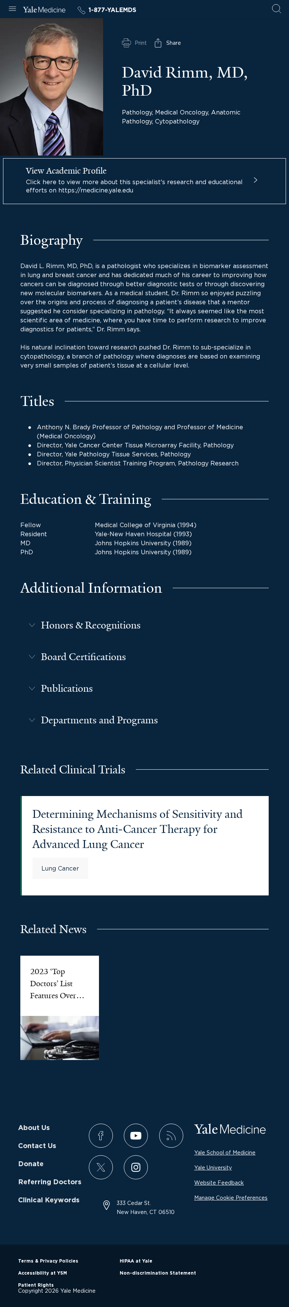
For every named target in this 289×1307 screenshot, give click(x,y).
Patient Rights (36, 1285)
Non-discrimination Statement (158, 1273)
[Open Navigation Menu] (12, 9)
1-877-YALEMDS (112, 10)
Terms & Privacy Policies (48, 1261)
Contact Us (37, 1146)
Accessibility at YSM (42, 1273)
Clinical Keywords (48, 1200)
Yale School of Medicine (225, 1152)
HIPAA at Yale (136, 1261)
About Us (34, 1128)
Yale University (213, 1167)
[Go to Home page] (44, 11)
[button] (144, 625)
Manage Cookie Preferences (231, 1197)
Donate (31, 1164)
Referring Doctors (49, 1182)
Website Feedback (219, 1182)
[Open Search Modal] (276, 9)
